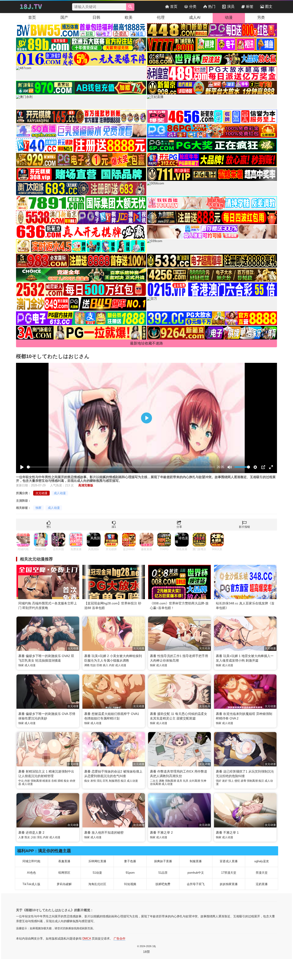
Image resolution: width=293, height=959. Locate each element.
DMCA (86, 938)
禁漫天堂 (262, 872)
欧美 (129, 17)
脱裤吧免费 (162, 884)
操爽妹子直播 (163, 861)
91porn (130, 872)
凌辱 (243, 780)
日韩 (96, 17)
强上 (231, 780)
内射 (111, 665)
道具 (179, 780)
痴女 (66, 780)
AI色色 (31, 872)
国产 (64, 17)
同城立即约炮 (31, 861)
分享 (179, 526)
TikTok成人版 (31, 884)
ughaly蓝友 (261, 861)
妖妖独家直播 (229, 884)
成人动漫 (60, 493)
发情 (93, 780)
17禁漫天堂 (228, 872)
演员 (230, 6)
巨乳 (105, 780)
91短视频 (130, 884)
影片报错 (244, 526)
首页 (173, 6)
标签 (249, 6)
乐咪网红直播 (97, 861)
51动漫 (97, 872)
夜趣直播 (64, 861)
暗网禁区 (64, 872)
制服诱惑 (114, 780)
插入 (105, 665)
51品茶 (163, 872)
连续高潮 (155, 784)
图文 (268, 6)
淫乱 (99, 780)
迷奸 (225, 780)
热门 (211, 6)
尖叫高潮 (194, 780)
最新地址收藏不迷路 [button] (146, 343)
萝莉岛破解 (64, 884)
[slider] (121, 467)
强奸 (218, 780)
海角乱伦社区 (97, 884)
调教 (87, 665)
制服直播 (196, 861)
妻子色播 (130, 861)
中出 (21, 780)
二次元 (154, 780)
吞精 (54, 780)
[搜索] (130, 7)
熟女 (27, 837)
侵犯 (237, 780)
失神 (203, 780)
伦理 (161, 17)
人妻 (21, 837)
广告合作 (119, 938)
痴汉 (123, 780)
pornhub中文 (195, 872)
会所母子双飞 (196, 884)
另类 (261, 17)
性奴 (93, 665)
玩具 (185, 780)
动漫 (229, 17)
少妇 (33, 837)
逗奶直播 (262, 884)
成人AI (195, 17)
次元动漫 (41, 493)
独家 (38, 507)
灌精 (60, 780)
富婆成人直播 (229, 861)
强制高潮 (36, 780)
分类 (192, 6)
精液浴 (46, 780)
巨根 (99, 665)
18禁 (146, 952)
